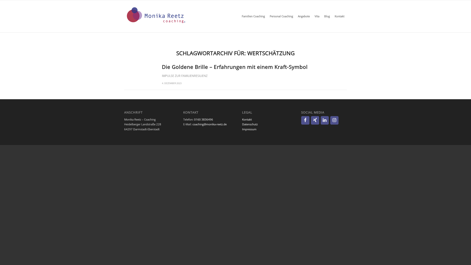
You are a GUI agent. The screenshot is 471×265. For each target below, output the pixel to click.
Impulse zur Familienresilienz (185, 76)
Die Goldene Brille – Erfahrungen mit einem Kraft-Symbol (235, 66)
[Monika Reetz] (155, 16)
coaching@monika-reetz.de (209, 124)
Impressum (249, 129)
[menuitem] (253, 16)
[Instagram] (334, 120)
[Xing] (315, 120)
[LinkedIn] (325, 120)
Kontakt (247, 119)
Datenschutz (250, 124)
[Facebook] (305, 120)
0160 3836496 (203, 119)
